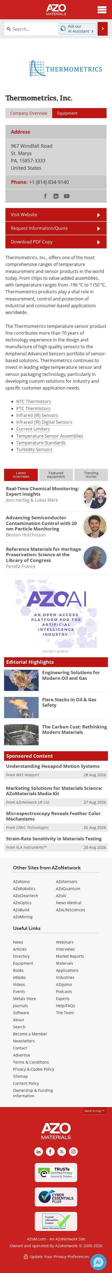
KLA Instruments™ (31, 847)
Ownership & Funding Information (33, 1093)
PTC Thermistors (33, 408)
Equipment (23, 963)
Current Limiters (33, 429)
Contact (20, 1048)
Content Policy (26, 1083)
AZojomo (64, 984)
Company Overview (28, 113)
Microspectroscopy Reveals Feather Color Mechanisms (53, 816)
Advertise (21, 1055)
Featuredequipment (56, 474)
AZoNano (21, 881)
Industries (65, 977)
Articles (20, 949)
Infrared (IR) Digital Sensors (44, 422)
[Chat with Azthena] (98, 1262)
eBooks (19, 977)
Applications (67, 970)
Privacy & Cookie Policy (33, 1069)
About (18, 1019)
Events (19, 991)
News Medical (69, 902)
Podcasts (64, 991)
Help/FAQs (65, 1005)
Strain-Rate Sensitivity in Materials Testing (54, 838)
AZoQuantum (68, 888)
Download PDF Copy (31, 242)
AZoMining (23, 916)
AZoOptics (22, 902)
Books (18, 970)
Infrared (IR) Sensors (37, 415)
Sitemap (20, 1076)
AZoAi (61, 895)
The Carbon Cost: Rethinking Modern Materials (74, 729)
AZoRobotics (24, 888)
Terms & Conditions (31, 1062)
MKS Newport (27, 774)
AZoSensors (66, 881)
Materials (64, 963)
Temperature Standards (41, 443)
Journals (20, 1005)
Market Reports (70, 956)
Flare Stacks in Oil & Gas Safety (69, 702)
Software (21, 1012)
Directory (21, 956)
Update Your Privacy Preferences (59, 1256)
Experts (63, 998)
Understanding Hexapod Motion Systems (52, 766)
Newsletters (24, 1040)
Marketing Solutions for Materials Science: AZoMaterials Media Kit (54, 791)
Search (19, 1026)
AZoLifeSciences (70, 909)
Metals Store (24, 998)
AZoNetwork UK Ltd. (33, 802)
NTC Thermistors (33, 401)
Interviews (65, 949)
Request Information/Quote (39, 228)
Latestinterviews (21, 474)
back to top (93, 1110)
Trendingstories (91, 474)
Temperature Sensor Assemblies (49, 436)
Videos (19, 984)
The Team (65, 1012)
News (18, 942)
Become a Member (30, 1033)
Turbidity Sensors (34, 449)
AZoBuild (21, 909)
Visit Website (24, 215)
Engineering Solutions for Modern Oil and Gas (71, 675)
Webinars (64, 942)
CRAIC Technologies (32, 827)
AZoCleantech (25, 895)
